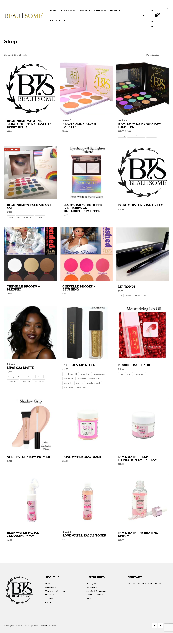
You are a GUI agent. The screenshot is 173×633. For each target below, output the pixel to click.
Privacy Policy (92, 583)
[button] (143, 16)
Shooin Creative (50, 625)
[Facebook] (154, 625)
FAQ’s (89, 598)
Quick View (31, 113)
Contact (69, 20)
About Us (55, 20)
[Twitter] (160, 625)
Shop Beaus (116, 10)
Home (53, 10)
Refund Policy (92, 587)
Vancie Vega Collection (92, 10)
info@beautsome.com (151, 583)
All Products (68, 10)
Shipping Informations (96, 591)
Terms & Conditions (95, 594)
